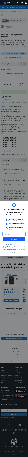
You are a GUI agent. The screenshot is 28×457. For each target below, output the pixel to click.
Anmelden (14, 239)
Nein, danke (14, 253)
